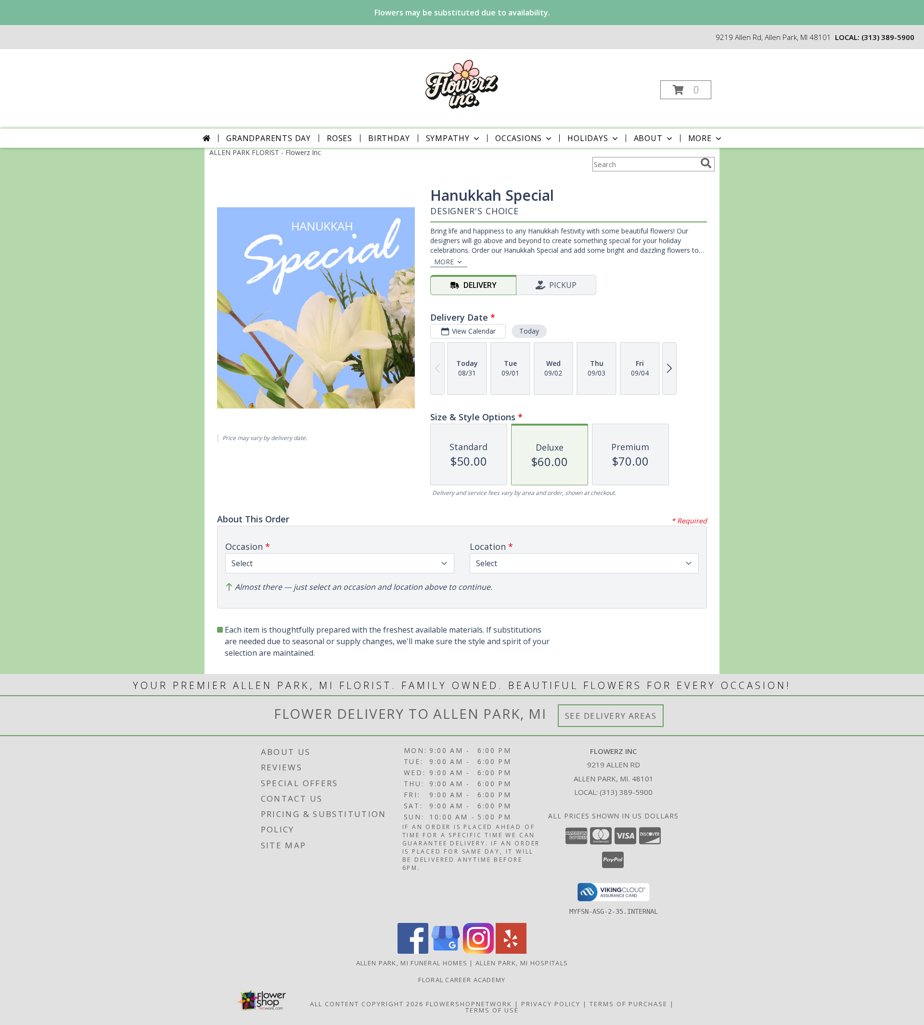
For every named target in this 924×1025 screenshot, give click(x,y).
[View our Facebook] (413, 951)
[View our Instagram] (478, 951)
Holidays (587, 138)
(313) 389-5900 (887, 37)
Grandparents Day (268, 138)
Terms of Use (492, 1010)
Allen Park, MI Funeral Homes (411, 963)
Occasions (518, 138)
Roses (339, 138)
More (700, 138)
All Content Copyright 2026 (367, 1003)
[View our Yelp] (511, 951)
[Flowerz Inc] (461, 83)
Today (529, 331)
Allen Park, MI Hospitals (521, 963)
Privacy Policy (550, 1003)
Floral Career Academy (461, 979)
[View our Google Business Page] (445, 951)
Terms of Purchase (628, 1003)
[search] (706, 163)
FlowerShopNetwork (469, 1003)
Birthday (389, 138)
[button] (685, 89)
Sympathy (448, 138)
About (648, 138)
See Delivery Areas (611, 715)
